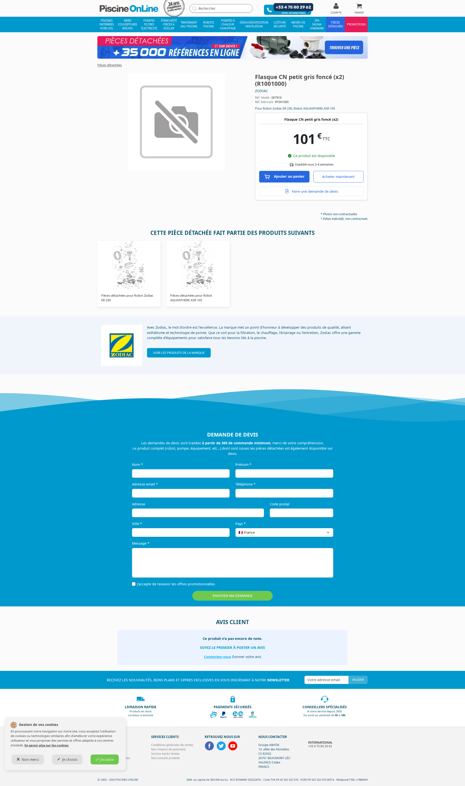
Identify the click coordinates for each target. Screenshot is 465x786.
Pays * (240, 523)
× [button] (323, 532)
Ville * (137, 523)
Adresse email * (145, 484)
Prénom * (243, 464)
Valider (358, 680)
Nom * (137, 464)
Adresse (138, 504)
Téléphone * (245, 484)
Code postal (279, 504)
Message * (140, 543)
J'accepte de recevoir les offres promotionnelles (176, 584)
